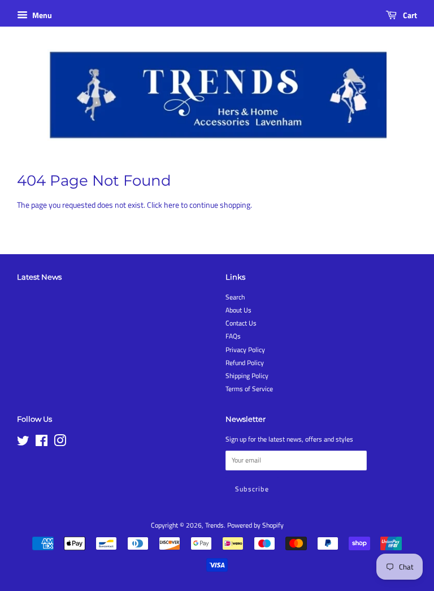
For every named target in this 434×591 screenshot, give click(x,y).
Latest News (39, 276)
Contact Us (241, 323)
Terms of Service (249, 389)
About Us (238, 310)
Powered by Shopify (255, 525)
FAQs (233, 336)
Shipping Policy (246, 376)
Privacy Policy (245, 350)
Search (235, 297)
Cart (409, 15)
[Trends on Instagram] (60, 443)
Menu (41, 15)
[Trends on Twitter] (23, 443)
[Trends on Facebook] (41, 443)
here (171, 205)
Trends (214, 525)
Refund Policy (244, 363)
